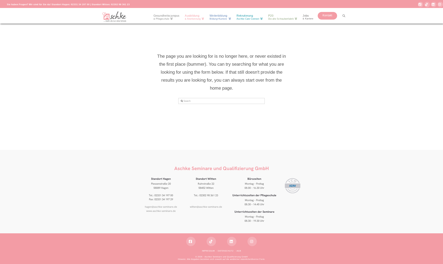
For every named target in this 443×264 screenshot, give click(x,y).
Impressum (208, 251)
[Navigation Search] (342, 16)
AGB (239, 251)
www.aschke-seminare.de (161, 211)
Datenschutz (226, 251)
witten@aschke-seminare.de (206, 207)
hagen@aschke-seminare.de (161, 207)
